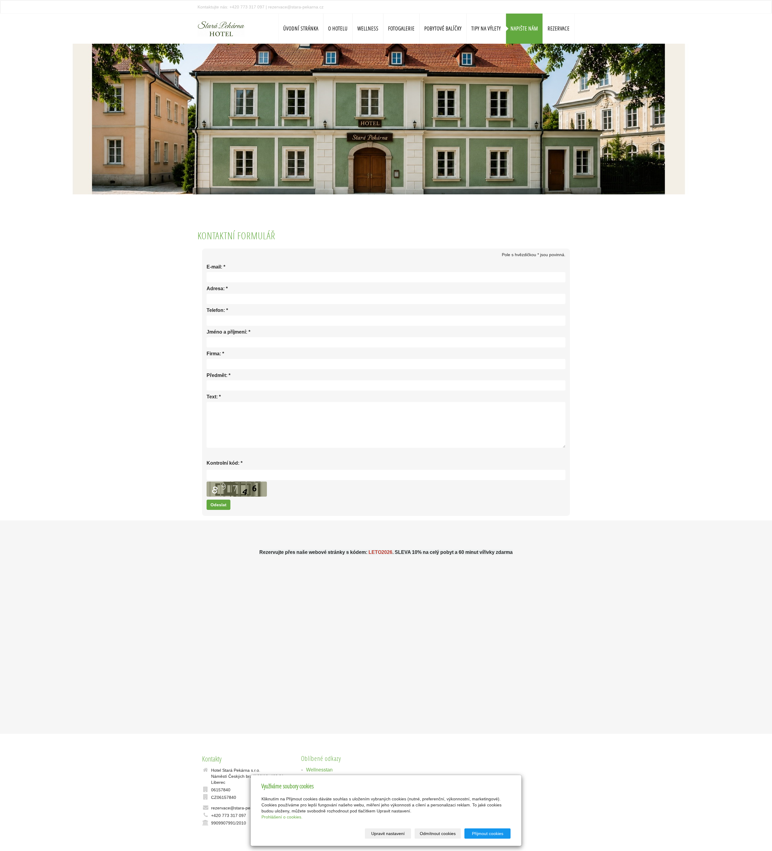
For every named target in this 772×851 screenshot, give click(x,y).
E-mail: (214, 266)
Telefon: (216, 310)
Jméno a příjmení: (227, 331)
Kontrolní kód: (223, 463)
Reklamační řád (428, 847)
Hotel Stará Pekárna (361, 847)
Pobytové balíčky (443, 28)
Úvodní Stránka (300, 28)
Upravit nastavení (388, 833)
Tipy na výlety (486, 28)
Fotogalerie (401, 28)
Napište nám (524, 28)
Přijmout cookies (487, 833)
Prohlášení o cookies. (281, 817)
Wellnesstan (319, 769)
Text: (212, 396)
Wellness (367, 28)
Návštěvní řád (397, 847)
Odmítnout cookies (438, 833)
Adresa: (216, 288)
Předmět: (217, 375)
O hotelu (338, 28)
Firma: (214, 353)
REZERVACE (559, 28)
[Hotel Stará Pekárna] (221, 27)
